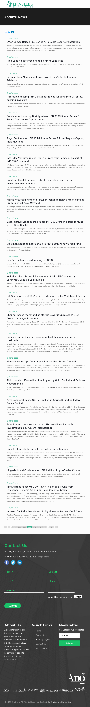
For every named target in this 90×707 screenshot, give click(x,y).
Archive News (42, 648)
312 (19, 527)
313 (24, 527)
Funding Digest (43, 640)
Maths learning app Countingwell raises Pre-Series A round (41, 361)
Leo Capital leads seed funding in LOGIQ (30, 260)
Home (38, 631)
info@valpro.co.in (46, 557)
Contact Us (41, 644)
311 (14, 527)
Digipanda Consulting (61, 702)
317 (44, 527)
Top (84, 701)
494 (51, 527)
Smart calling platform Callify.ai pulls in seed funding (37, 449)
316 (39, 527)
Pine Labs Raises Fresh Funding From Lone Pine (35, 61)
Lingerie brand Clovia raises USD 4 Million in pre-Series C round (44, 470)
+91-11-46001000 (21, 557)
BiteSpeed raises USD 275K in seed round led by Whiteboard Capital (46, 296)
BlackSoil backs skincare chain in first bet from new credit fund (44, 244)
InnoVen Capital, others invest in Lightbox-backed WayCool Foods (44, 511)
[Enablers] (20, 4)
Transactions (41, 635)
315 (34, 527)
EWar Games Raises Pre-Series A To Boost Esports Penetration (43, 42)
